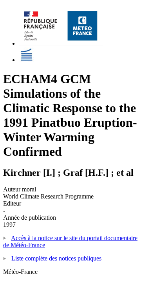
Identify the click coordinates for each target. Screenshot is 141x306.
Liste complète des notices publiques (56, 258)
